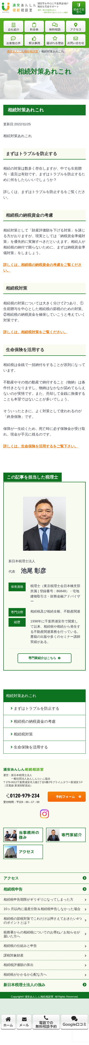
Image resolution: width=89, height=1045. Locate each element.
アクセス (11, 878)
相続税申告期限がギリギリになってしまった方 (38, 899)
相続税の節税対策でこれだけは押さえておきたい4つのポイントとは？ (43, 920)
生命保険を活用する (31, 747)
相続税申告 (13, 889)
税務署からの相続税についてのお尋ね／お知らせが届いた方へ (42, 934)
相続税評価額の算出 (18, 965)
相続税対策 (23, 734)
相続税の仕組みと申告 (20, 946)
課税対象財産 (13, 955)
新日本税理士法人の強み (24, 984)
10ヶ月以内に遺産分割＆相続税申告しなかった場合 (42, 909)
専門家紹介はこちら (42, 658)
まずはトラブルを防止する (36, 708)
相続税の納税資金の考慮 (35, 721)
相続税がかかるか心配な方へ (25, 974)
